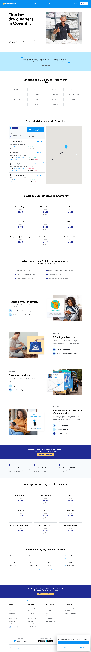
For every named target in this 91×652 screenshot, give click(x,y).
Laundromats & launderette (34, 618)
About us (44, 3)
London (36, 99)
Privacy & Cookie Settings (14, 648)
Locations (11, 616)
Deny (65, 647)
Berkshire (36, 89)
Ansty (49, 559)
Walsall (36, 104)
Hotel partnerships (70, 608)
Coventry (73, 89)
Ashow (30, 562)
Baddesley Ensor (33, 565)
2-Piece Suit (20, 510)
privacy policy (45, 647)
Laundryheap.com (16, 130)
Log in (75, 3)
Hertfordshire (17, 99)
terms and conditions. (54, 647)
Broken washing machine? (34, 624)
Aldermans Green (33, 555)
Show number (14, 148)
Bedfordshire (17, 89)
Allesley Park (13, 559)
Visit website (38, 141)
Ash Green (12, 562)
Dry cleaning (30, 613)
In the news (49, 610)
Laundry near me (13, 624)
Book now (83, 3)
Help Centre (12, 613)
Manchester (55, 99)
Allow (73, 642)
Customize (81, 647)
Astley (49, 562)
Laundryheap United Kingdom (16, 600)
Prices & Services (35, 3)
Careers (48, 616)
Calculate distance (20, 146)
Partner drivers (50, 618)
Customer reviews (13, 618)
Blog (47, 613)
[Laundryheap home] (9, 4)
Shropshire (73, 99)
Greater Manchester (74, 94)
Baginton (50, 565)
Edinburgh (36, 94)
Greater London (55, 94)
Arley (68, 559)
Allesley (50, 555)
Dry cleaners (29, 600)
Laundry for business (70, 613)
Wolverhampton (55, 104)
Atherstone (69, 562)
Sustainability (12, 621)
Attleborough (13, 565)
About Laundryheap (51, 608)
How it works (24, 3)
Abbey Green (13, 555)
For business (52, 3)
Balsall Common (71, 565)
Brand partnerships (70, 610)
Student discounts (32, 626)
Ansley (30, 559)
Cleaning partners (50, 621)
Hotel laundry (30, 621)
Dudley (17, 94)
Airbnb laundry (31, 608)
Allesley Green (70, 555)
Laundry (29, 610)
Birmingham (55, 89)
